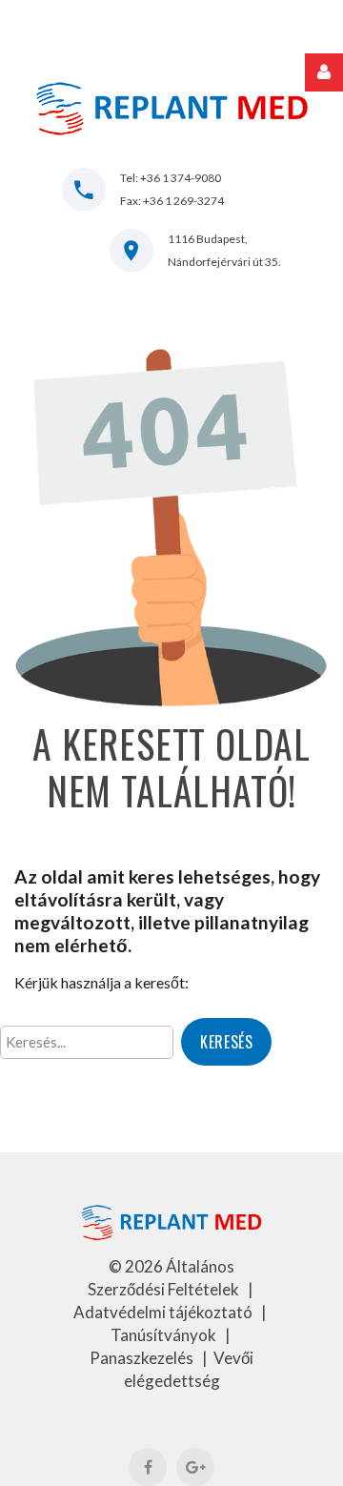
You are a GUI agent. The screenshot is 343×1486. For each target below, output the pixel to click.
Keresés (226, 1041)
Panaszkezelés (143, 1358)
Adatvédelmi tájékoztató (164, 1312)
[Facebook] (148, 1467)
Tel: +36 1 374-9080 (170, 178)
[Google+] (195, 1467)
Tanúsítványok (165, 1335)
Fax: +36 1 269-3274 (172, 200)
